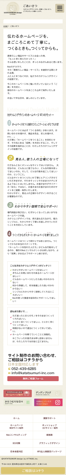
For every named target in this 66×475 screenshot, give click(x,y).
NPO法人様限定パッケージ (49, 452)
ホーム (16, 418)
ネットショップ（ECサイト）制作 (49, 426)
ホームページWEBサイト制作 (16, 426)
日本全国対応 (16, 452)
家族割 (49, 435)
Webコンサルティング (16, 435)
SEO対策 (16, 443)
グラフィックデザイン (49, 443)
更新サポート (49, 418)
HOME (5, 26)
